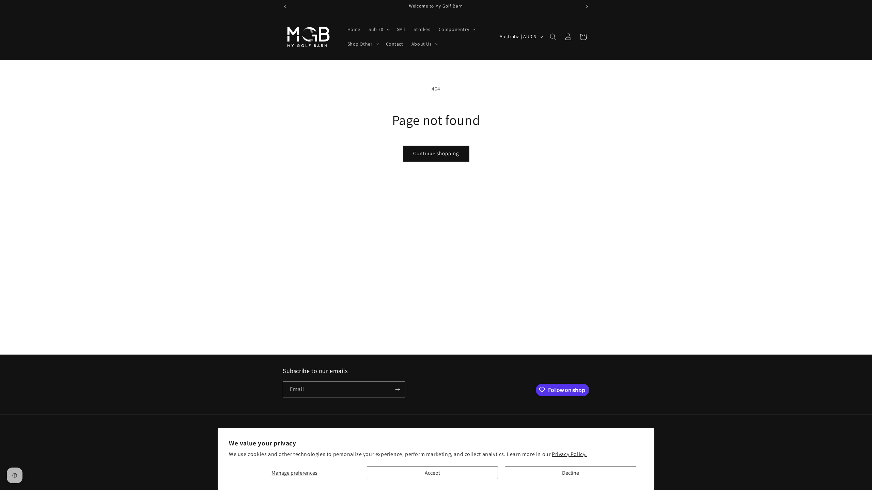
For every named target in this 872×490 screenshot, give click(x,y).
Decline (570, 472)
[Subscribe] (397, 389)
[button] (378, 29)
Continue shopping (436, 153)
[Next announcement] (586, 6)
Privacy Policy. (569, 454)
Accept (432, 472)
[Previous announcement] (285, 6)
